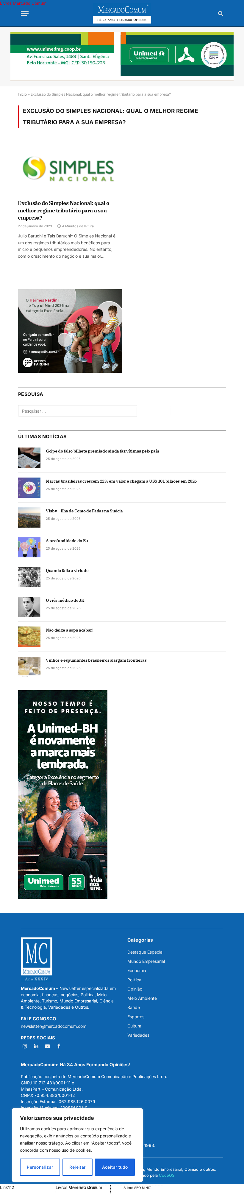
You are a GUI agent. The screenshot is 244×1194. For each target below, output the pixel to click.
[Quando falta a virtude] (29, 577)
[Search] (220, 13)
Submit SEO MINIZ (137, 1188)
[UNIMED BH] (62, 897)
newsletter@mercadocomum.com (53, 1026)
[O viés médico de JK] (29, 607)
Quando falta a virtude (67, 570)
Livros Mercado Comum (23, 3)
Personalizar (40, 1167)
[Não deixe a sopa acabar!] (29, 636)
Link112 (7, 1187)
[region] (77, 1145)
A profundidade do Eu (67, 540)
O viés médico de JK (65, 600)
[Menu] (25, 13)
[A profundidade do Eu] (29, 547)
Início (22, 94)
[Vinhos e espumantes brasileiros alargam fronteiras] (29, 667)
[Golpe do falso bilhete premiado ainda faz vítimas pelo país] (29, 457)
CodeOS (166, 1175)
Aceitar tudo (115, 1167)
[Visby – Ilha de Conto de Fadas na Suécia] (29, 517)
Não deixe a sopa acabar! (69, 630)
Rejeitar (77, 1167)
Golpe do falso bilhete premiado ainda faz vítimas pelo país (102, 451)
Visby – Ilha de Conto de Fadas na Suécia (84, 511)
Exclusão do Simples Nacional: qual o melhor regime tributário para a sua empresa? (63, 210)
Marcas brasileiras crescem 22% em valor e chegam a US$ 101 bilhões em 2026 (121, 481)
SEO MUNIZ (27, 1187)
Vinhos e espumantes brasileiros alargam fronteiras (96, 660)
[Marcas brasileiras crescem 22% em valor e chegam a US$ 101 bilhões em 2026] (29, 488)
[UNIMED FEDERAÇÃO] (122, 56)
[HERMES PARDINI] (70, 371)
